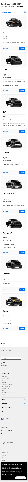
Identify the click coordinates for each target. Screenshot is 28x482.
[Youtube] (6, 430)
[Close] (25, 465)
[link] (4, 450)
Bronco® (3, 364)
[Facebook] (1, 430)
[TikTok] (1, 433)
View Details (6, 48)
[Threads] (11, 430)
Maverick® (4, 365)
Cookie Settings (21, 477)
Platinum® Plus (11, 247)
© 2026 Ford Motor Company (8, 447)
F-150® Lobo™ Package (13, 85)
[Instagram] (9, 430)
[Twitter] (4, 430)
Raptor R (10, 323)
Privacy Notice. (9, 474)
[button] (14, 399)
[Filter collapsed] (25, 11)
